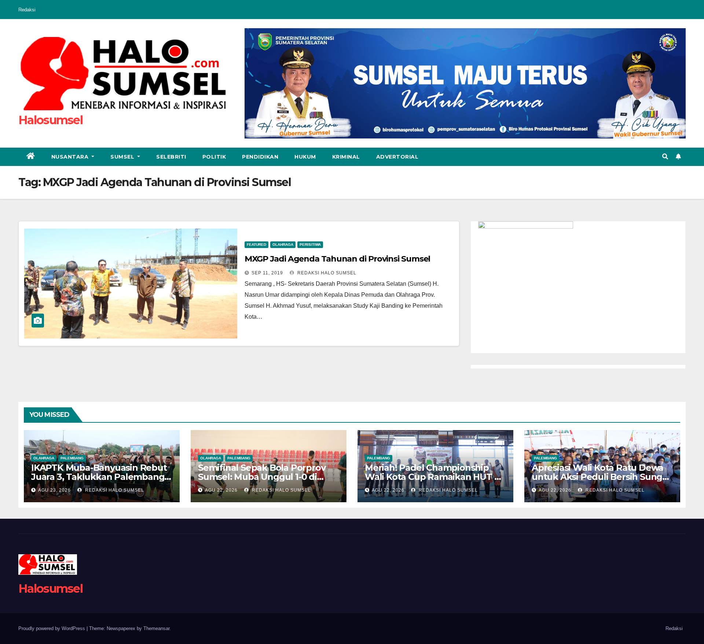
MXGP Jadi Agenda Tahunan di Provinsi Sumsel (338, 259)
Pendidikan (260, 156)
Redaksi (27, 9)
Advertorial (397, 156)
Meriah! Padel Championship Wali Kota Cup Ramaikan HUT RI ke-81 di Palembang (434, 476)
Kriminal (346, 156)
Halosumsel (50, 120)
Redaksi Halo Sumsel (326, 272)
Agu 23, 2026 (54, 490)
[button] (665, 156)
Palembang (72, 458)
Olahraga (282, 245)
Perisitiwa (310, 245)
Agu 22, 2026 (221, 490)
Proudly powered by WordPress (52, 628)
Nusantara (70, 156)
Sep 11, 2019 (267, 272)
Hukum (305, 156)
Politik (214, 156)
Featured (256, 245)
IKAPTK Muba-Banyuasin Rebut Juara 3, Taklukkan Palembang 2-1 (99, 476)
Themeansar (156, 628)
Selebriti (171, 156)
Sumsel (123, 156)
